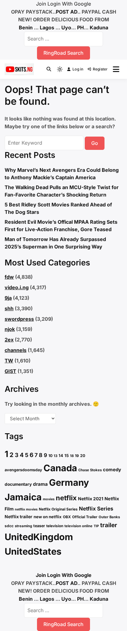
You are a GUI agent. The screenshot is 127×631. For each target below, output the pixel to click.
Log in (77, 69)
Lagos (47, 27)
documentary (18, 484)
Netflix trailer (18, 516)
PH (80, 27)
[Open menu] (116, 69)
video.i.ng (17, 287)
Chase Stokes (90, 470)
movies (49, 499)
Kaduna (99, 27)
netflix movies (26, 509)
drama (40, 484)
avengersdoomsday (23, 470)
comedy (112, 469)
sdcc (9, 525)
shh (9, 308)
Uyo (66, 27)
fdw (9, 277)
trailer (108, 525)
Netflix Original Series (58, 509)
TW (9, 361)
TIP (96, 526)
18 (72, 456)
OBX (67, 517)
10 (50, 455)
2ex (9, 340)
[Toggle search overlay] (49, 69)
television (54, 525)
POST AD (66, 12)
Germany (69, 482)
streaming (23, 526)
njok (10, 329)
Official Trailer (84, 517)
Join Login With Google (63, 4)
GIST (10, 371)
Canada (60, 468)
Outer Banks (109, 517)
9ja (8, 298)
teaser (39, 525)
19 (77, 455)
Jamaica (23, 497)
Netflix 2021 (90, 498)
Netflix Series (96, 509)
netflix (66, 498)
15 (66, 455)
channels (16, 350)
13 (55, 456)
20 (82, 455)
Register (100, 69)
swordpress (19, 319)
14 (61, 455)
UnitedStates (33, 551)
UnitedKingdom (39, 536)
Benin (26, 27)
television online (78, 526)
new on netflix (48, 516)
